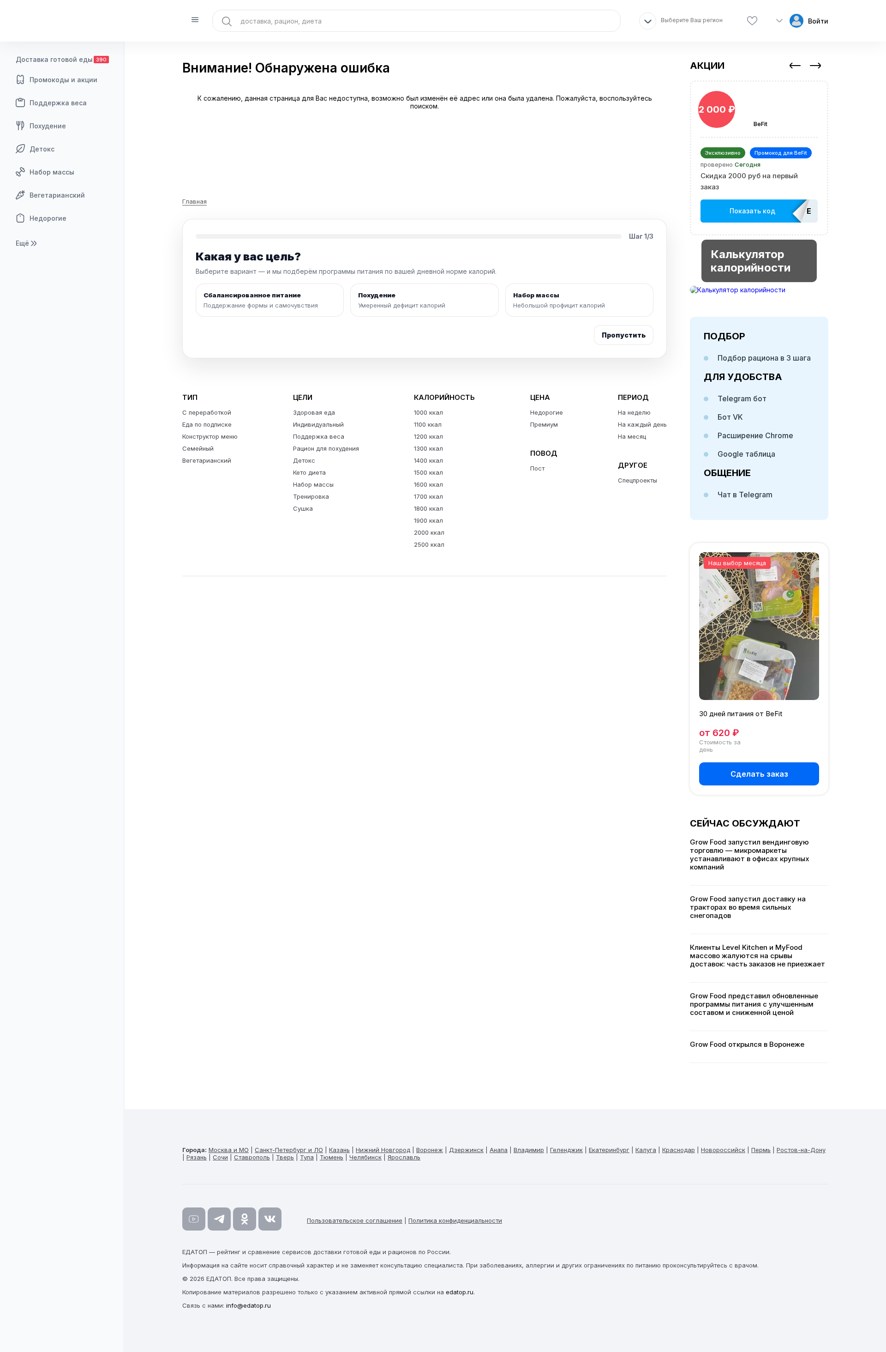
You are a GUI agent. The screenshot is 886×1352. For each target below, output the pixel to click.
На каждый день (642, 424)
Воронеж (429, 1149)
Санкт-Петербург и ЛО (289, 1149)
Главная (194, 201)
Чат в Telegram (745, 494)
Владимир (529, 1149)
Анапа (499, 1149)
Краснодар (678, 1149)
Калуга (645, 1149)
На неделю (634, 412)
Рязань (196, 1157)
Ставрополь (252, 1157)
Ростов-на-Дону (801, 1149)
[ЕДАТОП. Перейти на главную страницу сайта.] (62, 21)
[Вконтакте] (269, 1219)
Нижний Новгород (383, 1149)
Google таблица (746, 454)
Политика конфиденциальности (455, 1220)
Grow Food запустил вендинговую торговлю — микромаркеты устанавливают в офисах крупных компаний (749, 854)
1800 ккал (428, 508)
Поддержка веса (58, 103)
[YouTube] (193, 1219)
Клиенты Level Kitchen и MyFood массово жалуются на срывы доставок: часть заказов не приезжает (757, 955)
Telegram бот (742, 398)
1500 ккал (428, 472)
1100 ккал (428, 424)
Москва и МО (229, 1149)
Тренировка (311, 496)
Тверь (285, 1157)
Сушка (303, 508)
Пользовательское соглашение (354, 1220)
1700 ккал (428, 496)
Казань (339, 1149)
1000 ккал (428, 412)
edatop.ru (459, 1292)
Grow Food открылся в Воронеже (747, 1044)
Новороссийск (723, 1149)
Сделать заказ (759, 774)
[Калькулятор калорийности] (759, 290)
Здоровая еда (314, 412)
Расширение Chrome (755, 435)
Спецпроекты (637, 480)
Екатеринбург (609, 1149)
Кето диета (309, 472)
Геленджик (566, 1149)
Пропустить (624, 335)
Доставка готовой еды (61, 59)
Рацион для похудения (326, 448)
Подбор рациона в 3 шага (764, 357)
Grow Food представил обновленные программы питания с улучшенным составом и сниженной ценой (754, 1004)
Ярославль (404, 1157)
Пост (537, 468)
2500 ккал (429, 544)
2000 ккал (429, 532)
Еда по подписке (207, 424)
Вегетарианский (57, 195)
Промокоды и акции (63, 80)
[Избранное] (752, 21)
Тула (307, 1157)
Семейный (198, 448)
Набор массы (52, 172)
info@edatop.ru (248, 1305)
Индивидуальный (318, 424)
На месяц (632, 436)
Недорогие (48, 218)
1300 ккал (428, 448)
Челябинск (365, 1157)
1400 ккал (428, 460)
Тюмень (331, 1157)
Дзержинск (466, 1149)
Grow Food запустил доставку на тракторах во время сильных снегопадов (748, 907)
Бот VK (730, 417)
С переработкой (206, 412)
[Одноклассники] (244, 1219)
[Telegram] (219, 1219)
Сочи (220, 1157)
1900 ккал (428, 520)
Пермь (761, 1149)
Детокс (42, 149)
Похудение (48, 126)
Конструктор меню (210, 436)
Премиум (544, 424)
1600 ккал (428, 484)
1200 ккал (428, 436)
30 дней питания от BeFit (740, 713)
